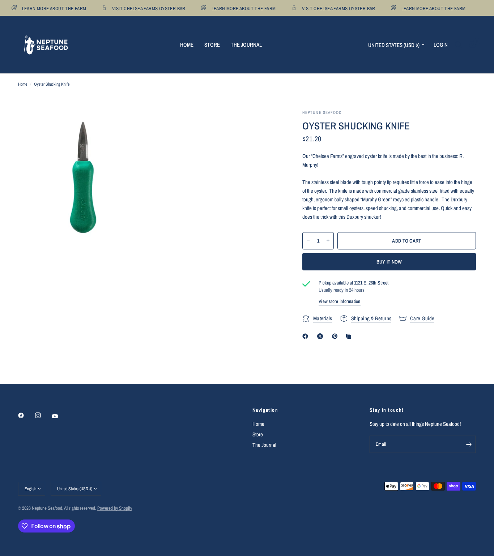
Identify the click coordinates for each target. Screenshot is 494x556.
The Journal (246, 44)
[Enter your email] (468, 444)
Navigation (265, 409)
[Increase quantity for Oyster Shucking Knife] (328, 240)
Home (186, 44)
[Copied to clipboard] (350, 336)
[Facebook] (26, 415)
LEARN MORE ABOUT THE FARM (51, 8)
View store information (340, 301)
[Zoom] (134, 125)
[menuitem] (187, 45)
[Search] (458, 44)
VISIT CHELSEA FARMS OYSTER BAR (146, 8)
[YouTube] (60, 416)
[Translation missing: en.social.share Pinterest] (336, 336)
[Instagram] (43, 415)
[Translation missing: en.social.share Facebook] (306, 336)
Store (212, 44)
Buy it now (389, 261)
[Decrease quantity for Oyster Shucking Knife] (308, 240)
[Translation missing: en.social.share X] (321, 336)
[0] (470, 44)
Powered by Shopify (114, 508)
